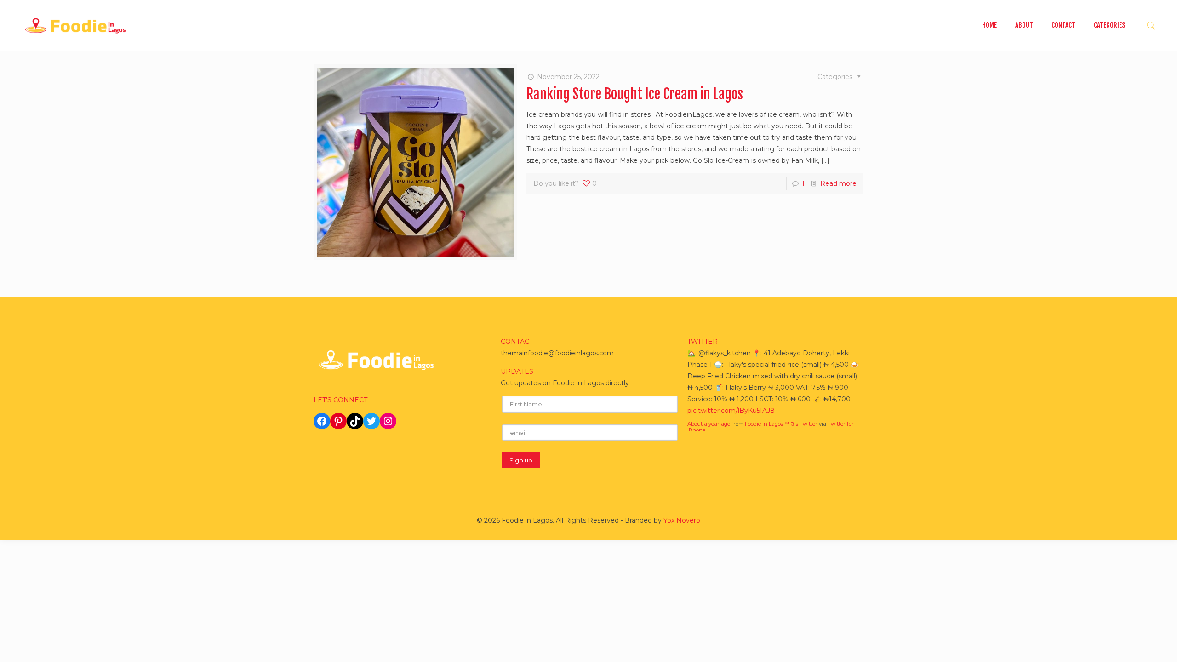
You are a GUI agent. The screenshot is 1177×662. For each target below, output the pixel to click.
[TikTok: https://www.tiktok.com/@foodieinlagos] (355, 421)
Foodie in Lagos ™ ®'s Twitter (781, 424)
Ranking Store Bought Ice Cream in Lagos (634, 94)
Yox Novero (681, 520)
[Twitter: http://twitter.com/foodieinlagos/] (371, 421)
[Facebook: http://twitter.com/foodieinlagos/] (322, 421)
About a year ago (708, 424)
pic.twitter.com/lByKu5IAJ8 (731, 410)
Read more (838, 183)
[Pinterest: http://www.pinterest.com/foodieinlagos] (338, 421)
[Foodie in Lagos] (75, 25)
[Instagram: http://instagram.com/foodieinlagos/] (388, 421)
